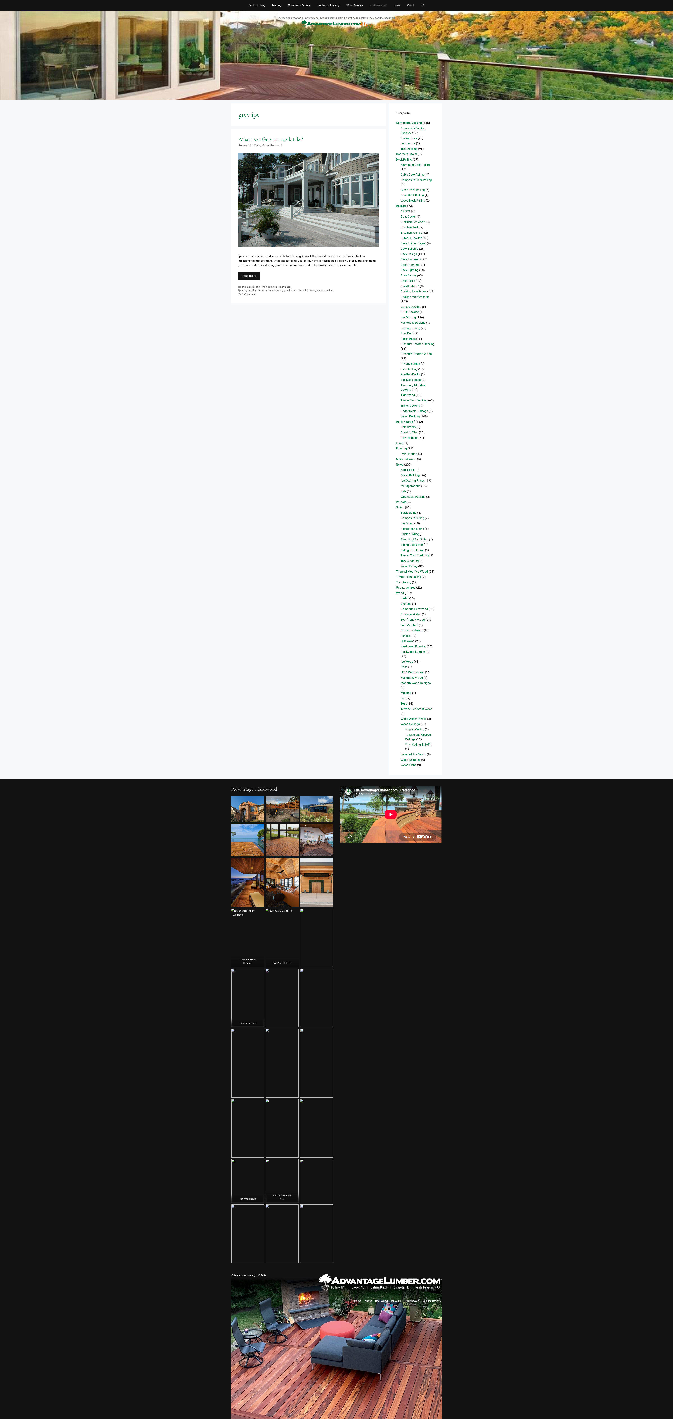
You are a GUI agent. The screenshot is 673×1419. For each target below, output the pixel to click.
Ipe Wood (407, 661)
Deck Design (409, 254)
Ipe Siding (407, 523)
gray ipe (262, 290)
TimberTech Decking (414, 400)
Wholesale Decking (413, 496)
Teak (404, 703)
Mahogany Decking (413, 322)
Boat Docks (408, 216)
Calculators (408, 427)
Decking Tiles (409, 432)
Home (357, 1301)
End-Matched (409, 625)
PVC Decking (409, 369)
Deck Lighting (410, 270)
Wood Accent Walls (413, 718)
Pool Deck (407, 333)
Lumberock (408, 143)
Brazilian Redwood (413, 222)
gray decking (249, 290)
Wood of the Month (413, 754)
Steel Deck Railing (412, 195)
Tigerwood (408, 395)
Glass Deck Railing (413, 190)
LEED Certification (412, 672)
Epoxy (400, 443)
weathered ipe (325, 290)
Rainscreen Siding (412, 528)
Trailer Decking (410, 405)
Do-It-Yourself (378, 5)
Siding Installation (412, 550)
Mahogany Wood (412, 677)
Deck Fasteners (411, 259)
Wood (410, 5)
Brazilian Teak (410, 227)
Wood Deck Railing (413, 200)
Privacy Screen (410, 363)
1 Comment (249, 294)
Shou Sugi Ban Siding (414, 539)
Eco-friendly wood (413, 619)
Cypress (406, 603)
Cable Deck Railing (413, 174)
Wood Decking (410, 416)
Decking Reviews (432, 1301)
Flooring (401, 448)
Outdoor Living (257, 5)
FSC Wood (407, 641)
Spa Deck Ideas (411, 380)
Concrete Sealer (406, 154)
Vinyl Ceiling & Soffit (418, 744)
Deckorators (409, 138)
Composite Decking (299, 5)
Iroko (404, 667)
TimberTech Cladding (415, 555)
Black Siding (409, 512)
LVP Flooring (409, 454)
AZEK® (405, 211)
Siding (400, 507)
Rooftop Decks (410, 374)
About (368, 1301)
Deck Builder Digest (413, 243)
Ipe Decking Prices (413, 480)
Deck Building (409, 248)
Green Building (410, 475)
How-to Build (409, 437)
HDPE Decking (410, 312)
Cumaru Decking (411, 238)
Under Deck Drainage (414, 411)
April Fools (408, 470)
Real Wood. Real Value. (388, 1301)
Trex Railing (403, 582)
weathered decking (304, 290)
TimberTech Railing (408, 577)
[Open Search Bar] (422, 5)
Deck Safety (408, 275)
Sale (403, 491)
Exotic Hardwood (412, 630)
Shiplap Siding (410, 534)
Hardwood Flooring (328, 5)
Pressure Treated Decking (417, 344)
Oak (403, 698)
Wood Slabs (408, 765)
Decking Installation (414, 291)
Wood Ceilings (354, 5)
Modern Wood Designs (416, 683)
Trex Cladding (410, 561)
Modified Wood (406, 459)
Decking (276, 5)
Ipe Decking (284, 286)
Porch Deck (408, 338)
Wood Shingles (410, 760)
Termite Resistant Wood (417, 709)
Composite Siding (412, 518)
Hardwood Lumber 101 (416, 651)
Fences (405, 635)
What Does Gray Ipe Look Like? (270, 139)
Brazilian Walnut (411, 232)
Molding (406, 693)
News (397, 5)
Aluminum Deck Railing (416, 164)
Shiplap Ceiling (414, 729)
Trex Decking (409, 149)
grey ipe (288, 290)
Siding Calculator (412, 544)
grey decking (275, 290)
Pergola (401, 502)
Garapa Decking (411, 306)
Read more (249, 276)
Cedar (405, 598)
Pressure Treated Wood (416, 354)
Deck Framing (410, 264)
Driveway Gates (411, 614)
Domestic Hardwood (414, 609)
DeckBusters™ (410, 286)
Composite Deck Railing (416, 180)
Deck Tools (408, 280)
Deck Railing (404, 159)
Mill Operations (410, 486)
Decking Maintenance (264, 286)
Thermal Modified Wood (412, 571)
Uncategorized (406, 587)
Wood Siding (409, 566)
